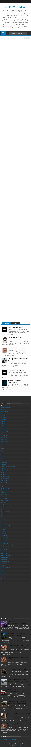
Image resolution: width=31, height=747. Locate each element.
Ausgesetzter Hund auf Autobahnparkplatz (14, 381)
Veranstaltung (4, 553)
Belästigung (4, 423)
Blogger (19, 745)
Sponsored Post (5, 525)
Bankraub (3, 417)
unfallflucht (4, 549)
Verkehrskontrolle (5, 559)
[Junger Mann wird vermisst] (4, 350)
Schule (3, 516)
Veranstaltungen (5, 555)
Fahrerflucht (4, 468)
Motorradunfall (5, 494)
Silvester (3, 523)
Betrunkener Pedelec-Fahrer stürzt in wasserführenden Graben (17, 634)
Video (2, 565)
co (1, 433)
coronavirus (4, 437)
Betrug (2, 425)
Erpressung (4, 460)
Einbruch (3, 457)
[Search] (29, 33)
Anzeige (3, 409)
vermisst (3, 563)
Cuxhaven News (15, 7)
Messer (3, 490)
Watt (2, 575)
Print (10, 55)
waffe (2, 569)
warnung (3, 573)
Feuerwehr (4, 474)
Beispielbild (4, 421)
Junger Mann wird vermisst (15, 348)
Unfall (2, 547)
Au (1, 413)
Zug (2, 583)
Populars (6, 323)
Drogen (3, 451)
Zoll (2, 581)
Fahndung (3, 464)
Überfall (3, 541)
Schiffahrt (3, 514)
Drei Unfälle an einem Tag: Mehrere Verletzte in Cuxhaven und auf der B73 (17, 680)
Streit (2, 531)
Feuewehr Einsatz (5, 478)
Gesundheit (4, 482)
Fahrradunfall (4, 470)
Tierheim (3, 533)
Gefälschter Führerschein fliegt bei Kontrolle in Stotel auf (15, 310)
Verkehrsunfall (5, 561)
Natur (2, 496)
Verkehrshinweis (5, 557)
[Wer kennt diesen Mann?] (4, 340)
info (2, 486)
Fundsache (4, 480)
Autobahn (3, 415)
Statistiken (3, 529)
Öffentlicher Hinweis (6, 500)
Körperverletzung (5, 488)
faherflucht (4, 462)
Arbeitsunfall (4, 411)
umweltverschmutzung (7, 545)
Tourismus (4, 539)
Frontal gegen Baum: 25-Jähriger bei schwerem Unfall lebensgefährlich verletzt (18, 702)
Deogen (3, 443)
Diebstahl (3, 447)
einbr (2, 453)
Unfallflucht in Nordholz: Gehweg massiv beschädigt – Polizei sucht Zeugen (18, 646)
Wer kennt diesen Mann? (14, 337)
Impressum (13, 739)
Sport (2, 527)
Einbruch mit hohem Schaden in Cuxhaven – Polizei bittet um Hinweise (18, 714)
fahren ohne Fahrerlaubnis (8, 466)
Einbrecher (4, 455)
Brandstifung (4, 429)
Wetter (2, 579)
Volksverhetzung (5, 567)
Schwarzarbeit (5, 518)
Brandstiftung (4, 427)
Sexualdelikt (4, 521)
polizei (2, 508)
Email (16, 55)
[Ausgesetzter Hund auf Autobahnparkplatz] (4, 383)
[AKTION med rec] (14, 208)
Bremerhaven (4, 431)
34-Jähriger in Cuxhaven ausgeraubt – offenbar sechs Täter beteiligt (17, 690)
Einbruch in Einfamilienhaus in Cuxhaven (18, 669)
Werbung (3, 577)
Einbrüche (3, 459)
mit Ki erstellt (4, 492)
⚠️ (1, 405)
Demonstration (5, 441)
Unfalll (2, 551)
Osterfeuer (4, 502)
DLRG (2, 449)
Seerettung (4, 519)
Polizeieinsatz (4, 510)
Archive (15, 323)
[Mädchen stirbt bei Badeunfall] (4, 372)
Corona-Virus (4, 435)
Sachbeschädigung (6, 512)
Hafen (2, 484)
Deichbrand (4, 439)
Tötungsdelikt (4, 537)
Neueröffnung (4, 498)
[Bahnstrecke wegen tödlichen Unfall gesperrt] (4, 360)
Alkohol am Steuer (6, 407)
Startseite (4, 739)
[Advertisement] (15, 600)
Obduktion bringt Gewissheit (15, 327)
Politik (2, 506)
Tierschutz (4, 535)
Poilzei (2, 504)
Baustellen (3, 419)
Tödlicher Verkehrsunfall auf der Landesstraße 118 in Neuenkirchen (16, 622)
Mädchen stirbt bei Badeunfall (16, 370)
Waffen (3, 571)
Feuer (2, 472)
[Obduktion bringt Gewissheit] (4, 329)
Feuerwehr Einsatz (6, 476)
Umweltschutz (5, 543)
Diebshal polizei (5, 445)
